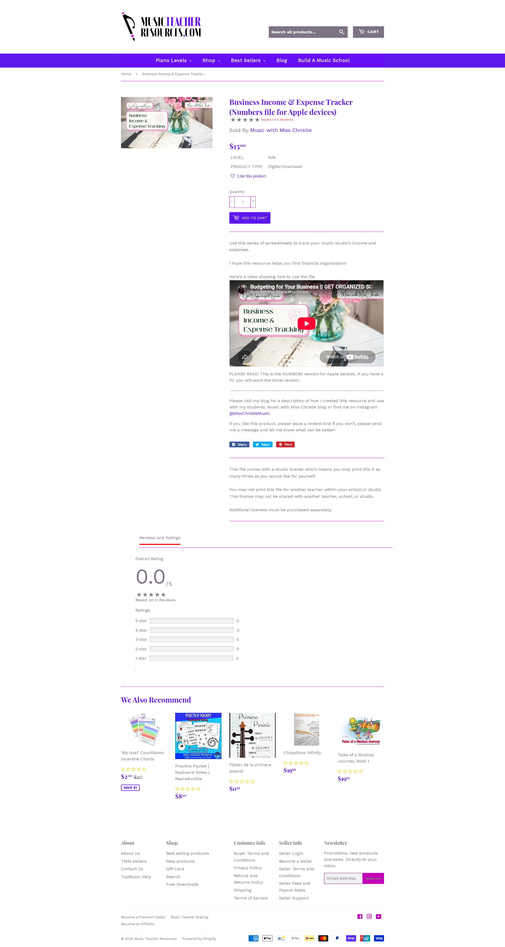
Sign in (336, 19)
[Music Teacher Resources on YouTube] (378, 917)
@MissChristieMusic (249, 413)
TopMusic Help (136, 876)
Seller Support (294, 897)
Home (126, 74)
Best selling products (187, 853)
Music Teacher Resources (155, 939)
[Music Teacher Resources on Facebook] (360, 917)
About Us (130, 853)
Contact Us (132, 868)
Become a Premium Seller (143, 917)
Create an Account (367, 19)
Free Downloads (182, 884)
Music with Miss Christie (281, 130)
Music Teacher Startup (190, 917)
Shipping (242, 890)
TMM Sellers (134, 861)
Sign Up (373, 878)
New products (180, 861)
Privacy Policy (247, 867)
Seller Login (291, 853)
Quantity (236, 192)
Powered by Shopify (199, 939)
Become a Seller (295, 861)
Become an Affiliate (137, 924)
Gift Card (175, 868)
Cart (372, 31)
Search (173, 876)
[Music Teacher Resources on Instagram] (369, 917)
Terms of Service (251, 897)
